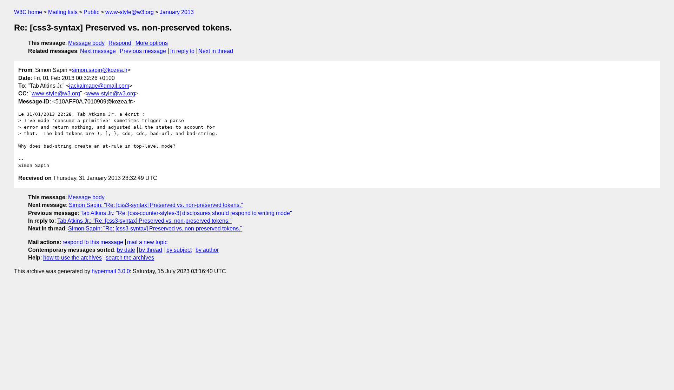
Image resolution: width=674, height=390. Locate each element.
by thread (150, 250)
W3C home (28, 12)
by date (126, 250)
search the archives (130, 258)
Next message (98, 51)
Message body (86, 43)
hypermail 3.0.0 (111, 271)
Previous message (143, 51)
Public (91, 12)
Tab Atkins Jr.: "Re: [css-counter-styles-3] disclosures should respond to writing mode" (186, 213)
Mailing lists (63, 12)
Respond (119, 43)
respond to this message (92, 242)
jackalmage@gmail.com (99, 86)
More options (152, 43)
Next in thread (215, 51)
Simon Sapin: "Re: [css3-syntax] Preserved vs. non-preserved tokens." (156, 205)
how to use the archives (72, 258)
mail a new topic (147, 242)
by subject (179, 250)
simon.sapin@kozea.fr (99, 70)
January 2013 (177, 12)
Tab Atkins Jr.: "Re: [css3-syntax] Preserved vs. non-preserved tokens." (144, 221)
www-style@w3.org (129, 12)
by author (207, 250)
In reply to (182, 51)
